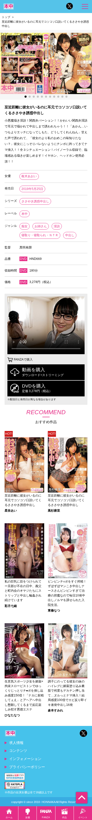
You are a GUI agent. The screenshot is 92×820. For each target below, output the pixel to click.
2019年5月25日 (32, 188)
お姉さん (40, 226)
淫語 (57, 226)
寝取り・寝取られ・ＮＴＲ (39, 235)
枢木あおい (29, 176)
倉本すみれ (55, 710)
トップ (6, 17)
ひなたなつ (12, 715)
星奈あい (11, 510)
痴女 (24, 226)
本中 (24, 213)
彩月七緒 (11, 605)
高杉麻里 (54, 510)
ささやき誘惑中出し (35, 201)
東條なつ (54, 610)
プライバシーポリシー (27, 767)
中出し (69, 235)
